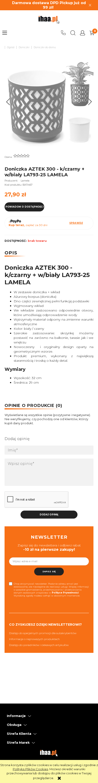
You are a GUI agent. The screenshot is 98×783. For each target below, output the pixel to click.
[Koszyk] (92, 32)
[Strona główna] (49, 20)
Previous (8, 101)
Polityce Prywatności (65, 592)
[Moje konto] (82, 32)
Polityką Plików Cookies (30, 769)
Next (90, 101)
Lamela (25, 180)
